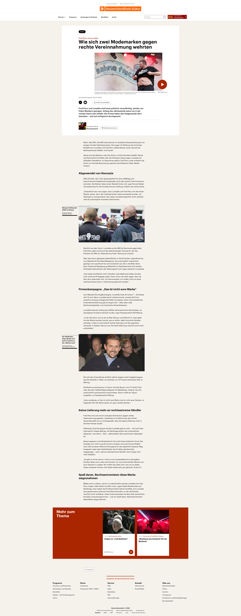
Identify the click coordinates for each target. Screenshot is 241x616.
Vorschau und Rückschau (62, 586)
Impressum (140, 610)
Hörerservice (139, 586)
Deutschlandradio (168, 586)
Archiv (114, 17)
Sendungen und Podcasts (62, 589)
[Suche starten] (164, 17)
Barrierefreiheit (167, 601)
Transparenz (166, 595)
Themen (61, 17)
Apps (109, 589)
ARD (105, 612)
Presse (164, 589)
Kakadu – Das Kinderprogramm (64, 595)
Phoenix (119, 612)
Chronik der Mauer (138, 612)
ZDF (111, 612)
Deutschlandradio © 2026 (120, 608)
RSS (109, 595)
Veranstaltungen (113, 598)
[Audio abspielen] (162, 84)
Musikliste (104, 17)
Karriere (165, 592)
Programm (73, 17)
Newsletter (111, 592)
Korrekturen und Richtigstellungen (174, 598)
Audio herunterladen (102, 102)
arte (126, 612)
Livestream (84, 586)
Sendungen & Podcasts (88, 17)
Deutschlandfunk (112, 4)
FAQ (109, 586)
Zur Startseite (89, 569)
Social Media (139, 589)
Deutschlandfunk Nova (127, 4)
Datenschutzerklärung (105, 610)
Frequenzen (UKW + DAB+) (89, 589)
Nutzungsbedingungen (124, 610)
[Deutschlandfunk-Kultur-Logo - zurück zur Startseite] (120, 8)
